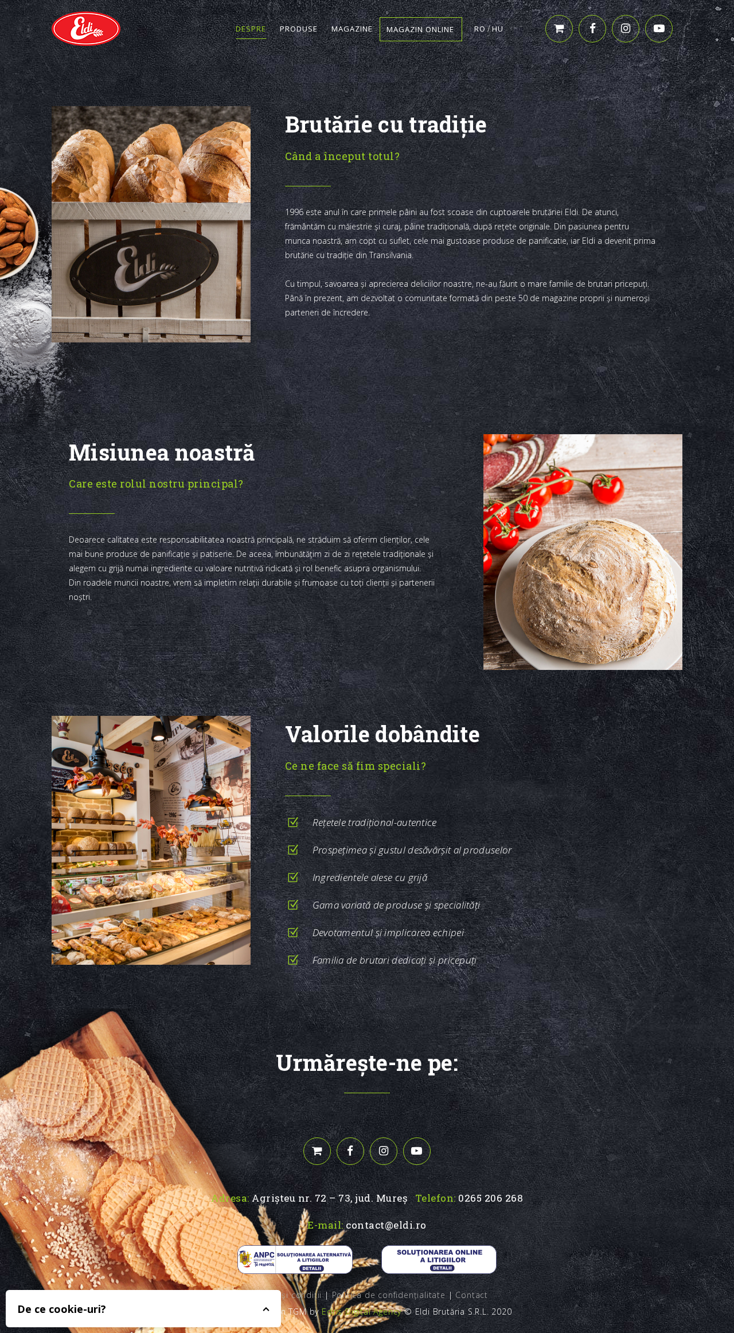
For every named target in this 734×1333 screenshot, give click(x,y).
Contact (471, 1294)
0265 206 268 (490, 1198)
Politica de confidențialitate (389, 1294)
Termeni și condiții (284, 1294)
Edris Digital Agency (361, 1311)
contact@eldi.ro (386, 1224)
